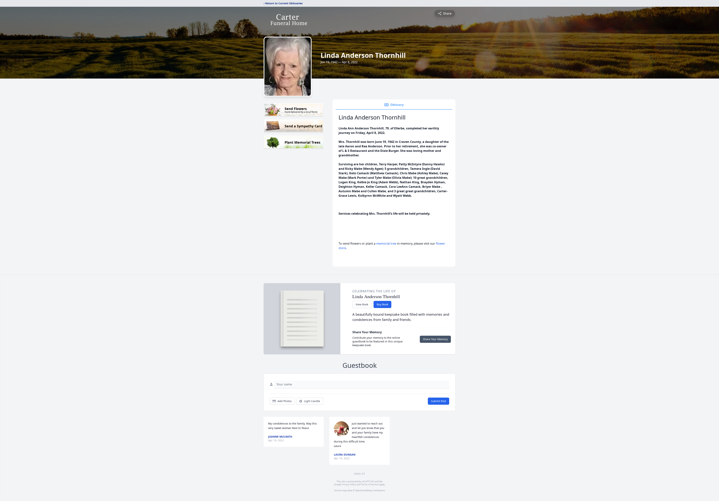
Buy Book (382, 304)
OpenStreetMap (363, 490)
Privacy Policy (349, 484)
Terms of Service (369, 484)
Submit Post (438, 401)
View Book (362, 304)
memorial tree (386, 243)
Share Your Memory (435, 339)
